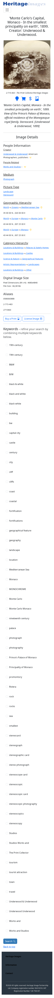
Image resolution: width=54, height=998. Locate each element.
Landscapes (33, 264)
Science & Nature (11, 258)
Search (8, 941)
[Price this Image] (30, 98)
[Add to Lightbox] (17, 98)
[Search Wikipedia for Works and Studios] (25, 166)
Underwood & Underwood (15, 154)
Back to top (9, 946)
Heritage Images (13, 956)
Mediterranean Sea (30, 207)
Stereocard (8, 195)
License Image (31, 318)
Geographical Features (32, 258)
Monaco (24, 218)
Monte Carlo (37, 218)
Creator (7, 149)
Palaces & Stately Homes (37, 247)
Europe (14, 218)
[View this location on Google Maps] (41, 207)
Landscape (8, 191)
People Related (11, 162)
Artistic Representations (14, 264)
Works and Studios (12, 166)
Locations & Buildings (13, 247)
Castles (29, 253)
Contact (9, 973)
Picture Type (11, 187)
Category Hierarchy (15, 243)
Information (11, 965)
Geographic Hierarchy (17, 203)
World (6, 207)
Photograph (8, 179)
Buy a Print (10, 318)
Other (29, 270)
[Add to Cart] (23, 98)
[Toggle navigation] (7, 10)
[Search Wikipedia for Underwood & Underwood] (30, 157)
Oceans (15, 207)
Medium (8, 174)
